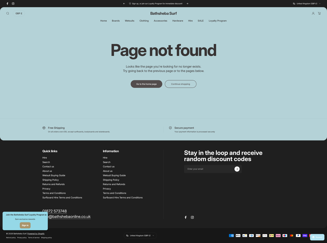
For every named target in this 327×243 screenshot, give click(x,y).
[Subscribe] (237, 169)
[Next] (187, 3)
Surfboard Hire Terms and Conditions (62, 197)
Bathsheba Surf (163, 13)
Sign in (25, 225)
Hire (44, 157)
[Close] (46, 215)
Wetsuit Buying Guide (53, 175)
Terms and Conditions (54, 193)
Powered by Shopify (35, 233)
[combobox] (307, 3)
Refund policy (11, 238)
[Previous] (124, 3)
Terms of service (34, 238)
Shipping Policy (50, 179)
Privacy (46, 188)
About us (47, 171)
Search (46, 162)
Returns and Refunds (53, 184)
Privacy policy (22, 238)
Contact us (48, 166)
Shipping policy (46, 238)
